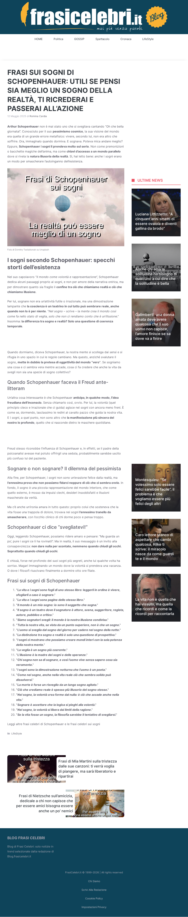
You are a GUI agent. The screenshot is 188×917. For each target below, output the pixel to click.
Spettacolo (102, 39)
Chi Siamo (94, 881)
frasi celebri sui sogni (85, 724)
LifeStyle (148, 39)
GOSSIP (79, 39)
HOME (39, 39)
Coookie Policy (94, 898)
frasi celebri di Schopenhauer (43, 724)
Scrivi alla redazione (94, 889)
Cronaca (125, 39)
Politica (58, 39)
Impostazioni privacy (94, 907)
